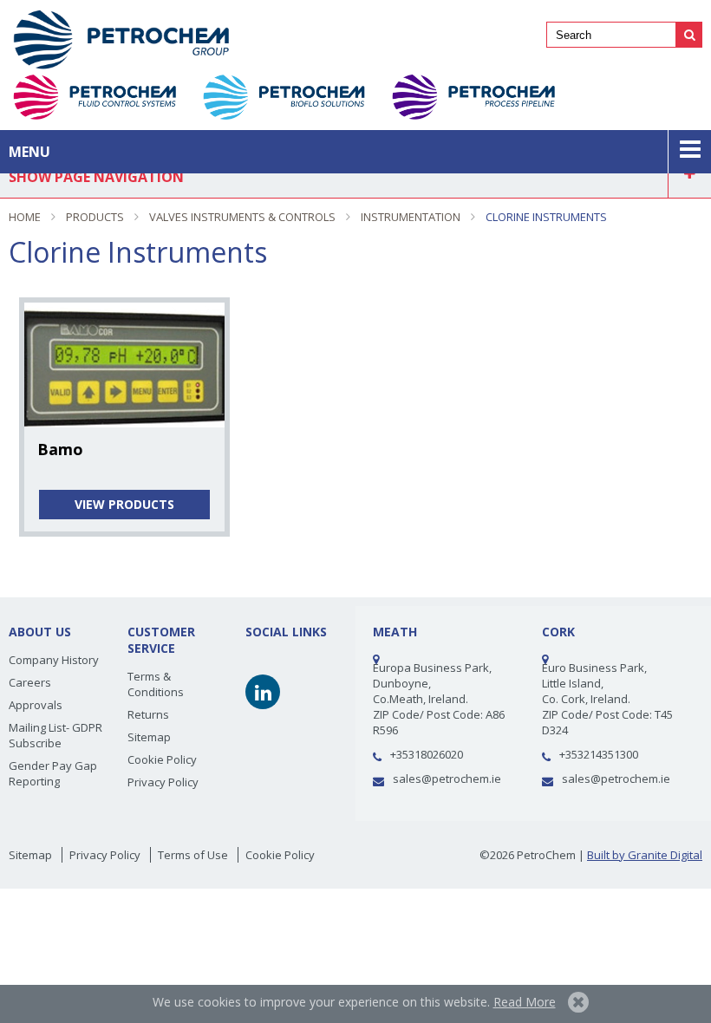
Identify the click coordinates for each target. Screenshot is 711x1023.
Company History (54, 660)
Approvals (35, 705)
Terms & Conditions (155, 684)
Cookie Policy (162, 759)
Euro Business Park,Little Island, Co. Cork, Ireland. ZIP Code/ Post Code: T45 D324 (607, 699)
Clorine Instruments (546, 217)
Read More (524, 1002)
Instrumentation (410, 217)
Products (95, 217)
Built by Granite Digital (644, 855)
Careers (30, 682)
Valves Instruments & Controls (242, 217)
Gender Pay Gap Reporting (53, 773)
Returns (148, 714)
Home (25, 217)
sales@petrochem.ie (447, 778)
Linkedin (262, 691)
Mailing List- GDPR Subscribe (55, 735)
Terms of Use (193, 855)
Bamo (60, 449)
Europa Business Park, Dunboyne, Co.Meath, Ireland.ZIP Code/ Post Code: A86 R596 (439, 699)
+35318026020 (426, 754)
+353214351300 (598, 754)
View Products (124, 504)
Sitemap (149, 737)
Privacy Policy (163, 782)
